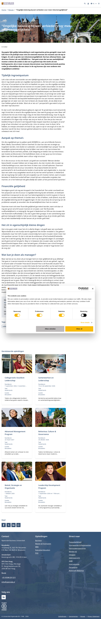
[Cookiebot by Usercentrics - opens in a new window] (79, 288)
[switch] (39, 315)
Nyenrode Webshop (76, 570)
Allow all (79, 329)
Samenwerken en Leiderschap (46, 379)
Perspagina (73, 567)
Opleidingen (62, 616)
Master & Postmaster (43, 544)
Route (4, 573)
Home (4, 10)
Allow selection (50, 329)
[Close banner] (92, 288)
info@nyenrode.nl (8, 582)
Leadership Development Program (49, 486)
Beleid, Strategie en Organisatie (13, 486)
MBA (37, 547)
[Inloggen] (88, 3)
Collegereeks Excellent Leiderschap (14, 379)
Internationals (74, 564)
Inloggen (72, 555)
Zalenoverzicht (74, 558)
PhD (36, 553)
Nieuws (11, 10)
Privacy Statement (93, 616)
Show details (85, 322)
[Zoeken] (85, 3)
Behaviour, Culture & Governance (47, 432)
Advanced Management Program (15, 432)
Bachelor (38, 540)
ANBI (70, 561)
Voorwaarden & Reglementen (80, 545)
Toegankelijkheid (75, 542)
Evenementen (73, 616)
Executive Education (42, 550)
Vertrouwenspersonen (77, 548)
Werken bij (73, 552)
